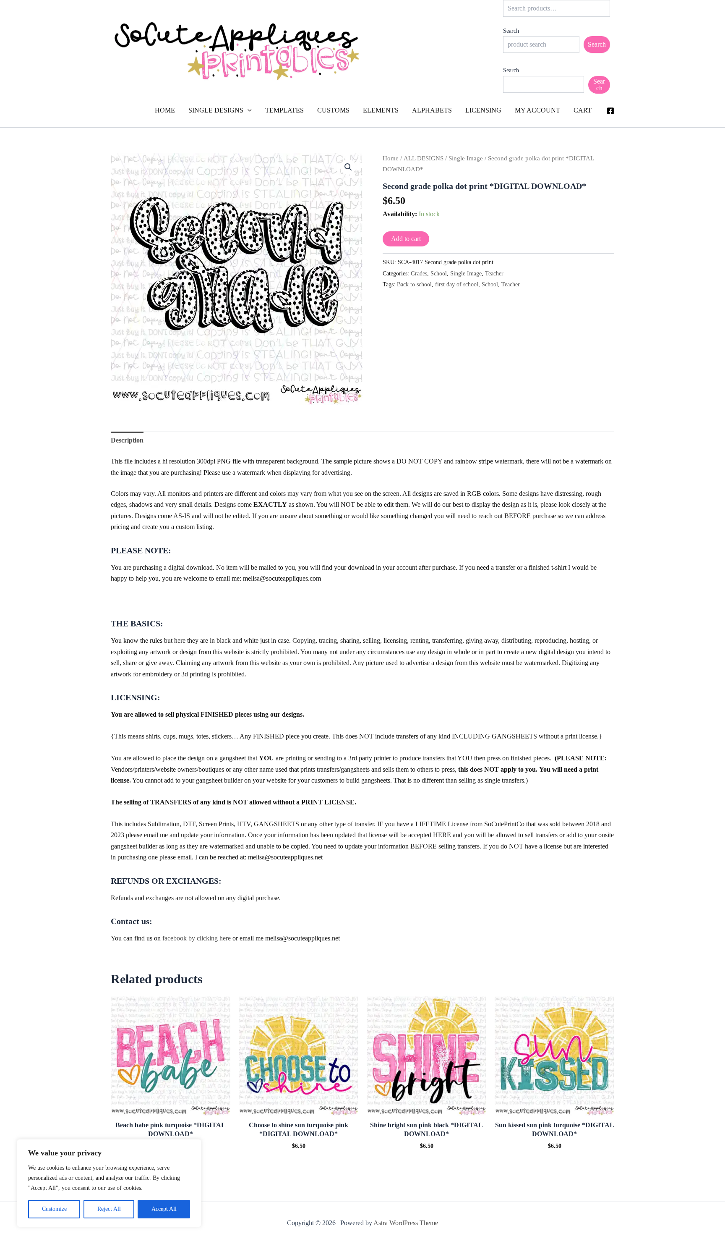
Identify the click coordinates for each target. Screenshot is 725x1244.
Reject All (109, 1209)
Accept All (164, 1209)
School (438, 273)
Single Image (466, 158)
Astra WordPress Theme (405, 1222)
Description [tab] (127, 440)
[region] (109, 1183)
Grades (419, 273)
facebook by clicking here (196, 938)
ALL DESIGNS (423, 158)
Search (511, 31)
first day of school (456, 284)
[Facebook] (610, 111)
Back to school (414, 284)
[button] (247, 110)
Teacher (494, 273)
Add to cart (406, 238)
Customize (54, 1209)
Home (391, 158)
